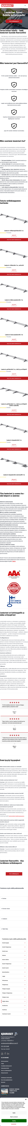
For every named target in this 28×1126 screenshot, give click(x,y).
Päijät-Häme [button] (5, 1001)
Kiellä (14, 1113)
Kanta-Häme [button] (5, 959)
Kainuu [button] (4, 955)
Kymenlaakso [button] (5, 972)
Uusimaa (4, 898)
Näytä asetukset (14, 1117)
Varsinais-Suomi (6, 908)
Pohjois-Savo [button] (5, 997)
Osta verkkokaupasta (14, 21)
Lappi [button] (3, 976)
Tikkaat (2, 1063)
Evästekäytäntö (13, 1124)
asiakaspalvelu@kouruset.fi (9, 1043)
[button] (26, 1099)
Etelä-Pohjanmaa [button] (6, 947)
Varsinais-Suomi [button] (6, 1014)
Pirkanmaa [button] (5, 980)
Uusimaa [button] (4, 1009)
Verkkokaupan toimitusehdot (6, 1077)
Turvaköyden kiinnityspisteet (6, 1066)
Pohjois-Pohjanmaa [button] (7, 993)
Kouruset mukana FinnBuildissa (14, 1090)
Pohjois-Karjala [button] (6, 988)
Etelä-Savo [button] (5, 951)
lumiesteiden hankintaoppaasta (16, 816)
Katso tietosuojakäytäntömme (6, 1080)
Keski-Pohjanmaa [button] (6, 963)
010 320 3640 (5, 1046)
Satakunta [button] (5, 1005)
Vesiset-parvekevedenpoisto (6, 1070)
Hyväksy (14, 1121)
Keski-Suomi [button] (5, 968)
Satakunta (4, 918)
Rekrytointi (3, 1082)
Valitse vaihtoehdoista (14, 239)
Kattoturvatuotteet (4, 1061)
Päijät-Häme (5, 929)
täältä (14, 561)
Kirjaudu (24, 1)
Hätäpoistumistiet (4, 1073)
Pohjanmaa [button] (5, 984)
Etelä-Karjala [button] (5, 943)
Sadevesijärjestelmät (5, 1068)
